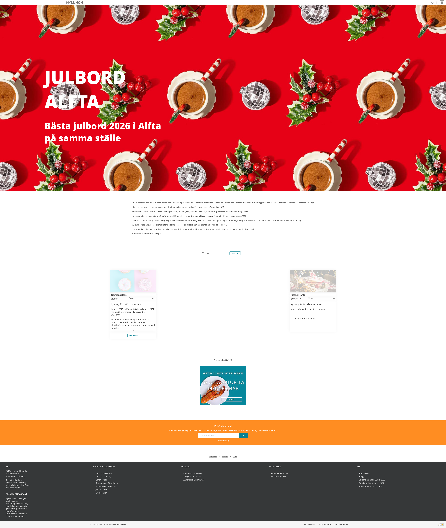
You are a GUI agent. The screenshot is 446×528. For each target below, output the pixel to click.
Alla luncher (364, 473)
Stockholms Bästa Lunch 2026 (372, 480)
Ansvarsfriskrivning (341, 524)
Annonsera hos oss (279, 473)
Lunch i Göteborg (103, 476)
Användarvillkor (309, 524)
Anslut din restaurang (193, 473)
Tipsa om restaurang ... (16, 516)
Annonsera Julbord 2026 (194, 480)
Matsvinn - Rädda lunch (106, 486)
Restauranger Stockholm (107, 483)
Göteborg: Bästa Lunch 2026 (371, 483)
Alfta (235, 253)
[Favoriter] (432, 3)
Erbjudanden (101, 493)
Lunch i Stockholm (104, 473)
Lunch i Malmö (102, 480)
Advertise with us (278, 476)
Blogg (361, 476)
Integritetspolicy (224, 440)
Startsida (213, 456)
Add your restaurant (192, 476)
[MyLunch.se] (223, 385)
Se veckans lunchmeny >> (303, 318)
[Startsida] (74, 2)
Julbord (225, 456)
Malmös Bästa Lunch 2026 (370, 486)
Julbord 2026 (101, 489)
